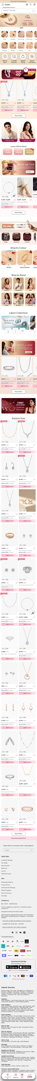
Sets (29, 50)
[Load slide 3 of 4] (21, 28)
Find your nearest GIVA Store (10, 1069)
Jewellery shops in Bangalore (10, 1070)
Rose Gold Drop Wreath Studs (8, 825)
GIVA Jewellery (21, 979)
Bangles (10, 992)
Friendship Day (9, 1058)
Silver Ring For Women (20, 1033)
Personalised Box (16, 1047)
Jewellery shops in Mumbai (9, 1071)
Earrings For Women (26, 1034)
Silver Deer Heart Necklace (26, 448)
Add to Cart (9, 207)
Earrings (13, 50)
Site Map (4, 896)
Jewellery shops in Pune (27, 1070)
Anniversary (26, 1051)
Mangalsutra (21, 990)
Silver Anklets (18, 1016)
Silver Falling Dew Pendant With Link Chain (24, 106)
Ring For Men (5, 1027)
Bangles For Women (21, 1035)
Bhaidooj (10, 1060)
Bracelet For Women (7, 1035)
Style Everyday (5, 1064)
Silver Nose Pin (13, 1020)
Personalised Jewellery (26, 1020)
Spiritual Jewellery (23, 994)
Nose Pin (9, 993)
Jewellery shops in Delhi (26, 1071)
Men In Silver (21, 39)
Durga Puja (27, 1060)
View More (19, 115)
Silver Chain (11, 1017)
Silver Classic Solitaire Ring (26, 585)
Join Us (3, 871)
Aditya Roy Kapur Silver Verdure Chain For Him (24, 382)
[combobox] (18, 11)
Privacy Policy (5, 885)
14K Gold (17, 1009)
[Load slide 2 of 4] (19, 28)
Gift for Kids (5, 1040)
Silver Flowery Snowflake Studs (26, 551)
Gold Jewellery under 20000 (24, 1010)
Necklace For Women (16, 1037)
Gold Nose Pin (14, 1007)
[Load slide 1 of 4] (15, 28)
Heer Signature (6, 1066)
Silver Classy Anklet (22, 202)
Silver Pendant (20, 1017)
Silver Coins (16, 1046)
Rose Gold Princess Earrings (26, 723)
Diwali (27, 1058)
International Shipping (8, 887)
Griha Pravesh (20, 1053)
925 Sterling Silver (7, 1016)
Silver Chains (29, 39)
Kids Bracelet (25, 1041)
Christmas (4, 1061)
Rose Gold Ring (14, 1034)
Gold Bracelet (24, 1007)
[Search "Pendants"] (33, 11)
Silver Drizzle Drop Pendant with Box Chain (26, 654)
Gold (2, 1006)
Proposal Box (5, 1047)
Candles (29, 1046)
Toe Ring (26, 1037)
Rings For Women (6, 1033)
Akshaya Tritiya (6, 1057)
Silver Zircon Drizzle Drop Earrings (8, 482)
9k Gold (10, 1009)
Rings (4, 39)
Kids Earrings (15, 1041)
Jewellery (4, 999)
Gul (27, 1066)
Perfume (23, 1046)
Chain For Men (5, 1028)
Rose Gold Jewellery (8, 1001)
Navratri (20, 1060)
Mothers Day (25, 1057)
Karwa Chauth (19, 1058)
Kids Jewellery (5, 1041)
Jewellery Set (12, 994)
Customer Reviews (7, 860)
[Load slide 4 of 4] (23, 28)
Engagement (5, 1051)
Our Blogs (4, 863)
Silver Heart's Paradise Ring (8, 654)
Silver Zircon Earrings (7, 585)
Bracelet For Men (27, 1027)
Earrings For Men (16, 1027)
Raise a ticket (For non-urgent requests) (14, 927)
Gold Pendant (27, 1006)
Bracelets (5, 50)
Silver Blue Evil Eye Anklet (8, 202)
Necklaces (30, 992)
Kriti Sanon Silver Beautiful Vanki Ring (8, 758)
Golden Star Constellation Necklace (8, 448)
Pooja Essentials (6, 1046)
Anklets (21, 50)
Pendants (13, 39)
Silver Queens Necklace (7, 620)
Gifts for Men (5, 1026)
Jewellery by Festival (7, 1056)
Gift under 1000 (27, 1047)
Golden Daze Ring (7, 551)
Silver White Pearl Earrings (8, 689)
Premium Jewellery (7, 1011)
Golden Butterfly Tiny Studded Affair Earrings (26, 517)
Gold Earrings (17, 1006)
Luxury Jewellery (19, 1011)
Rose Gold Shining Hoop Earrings (8, 723)
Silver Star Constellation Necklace (26, 758)
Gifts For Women (6, 1031)
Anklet (3, 990)
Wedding (19, 1051)
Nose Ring (16, 993)
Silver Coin (26, 1016)
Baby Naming (11, 1053)
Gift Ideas (4, 1044)
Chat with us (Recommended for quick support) (17, 920)
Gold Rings (8, 1006)
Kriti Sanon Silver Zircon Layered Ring (8, 791)
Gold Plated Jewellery (22, 1001)
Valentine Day (16, 1057)
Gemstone (4, 996)
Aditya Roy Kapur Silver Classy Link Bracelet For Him (8, 382)
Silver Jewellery (30, 1000)
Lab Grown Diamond (17, 1000)
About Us (4, 868)
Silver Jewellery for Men (18, 1018)
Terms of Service (6, 893)
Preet (13, 1066)
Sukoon (18, 1066)
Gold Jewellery (5, 1000)
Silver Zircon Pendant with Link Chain (8, 106)
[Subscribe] (32, 850)
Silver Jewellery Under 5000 (9, 1021)
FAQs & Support (6, 890)
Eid (15, 1060)
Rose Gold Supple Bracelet (26, 824)
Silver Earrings (5, 1018)
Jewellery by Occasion (8, 1050)
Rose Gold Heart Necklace (26, 689)
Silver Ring (29, 1017)
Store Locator (5, 865)
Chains (3, 993)
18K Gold (23, 1009)
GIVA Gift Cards (6, 873)
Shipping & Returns (7, 882)
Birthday (12, 1051)
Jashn (23, 1066)
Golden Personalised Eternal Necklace (26, 786)
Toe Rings (23, 993)
